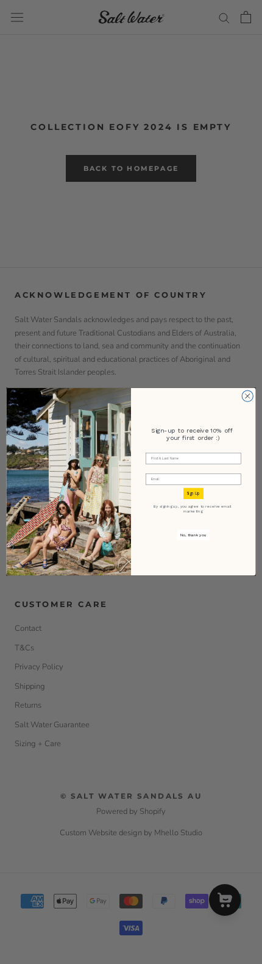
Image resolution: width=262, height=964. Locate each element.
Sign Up (193, 494)
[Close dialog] (247, 395)
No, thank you (193, 535)
